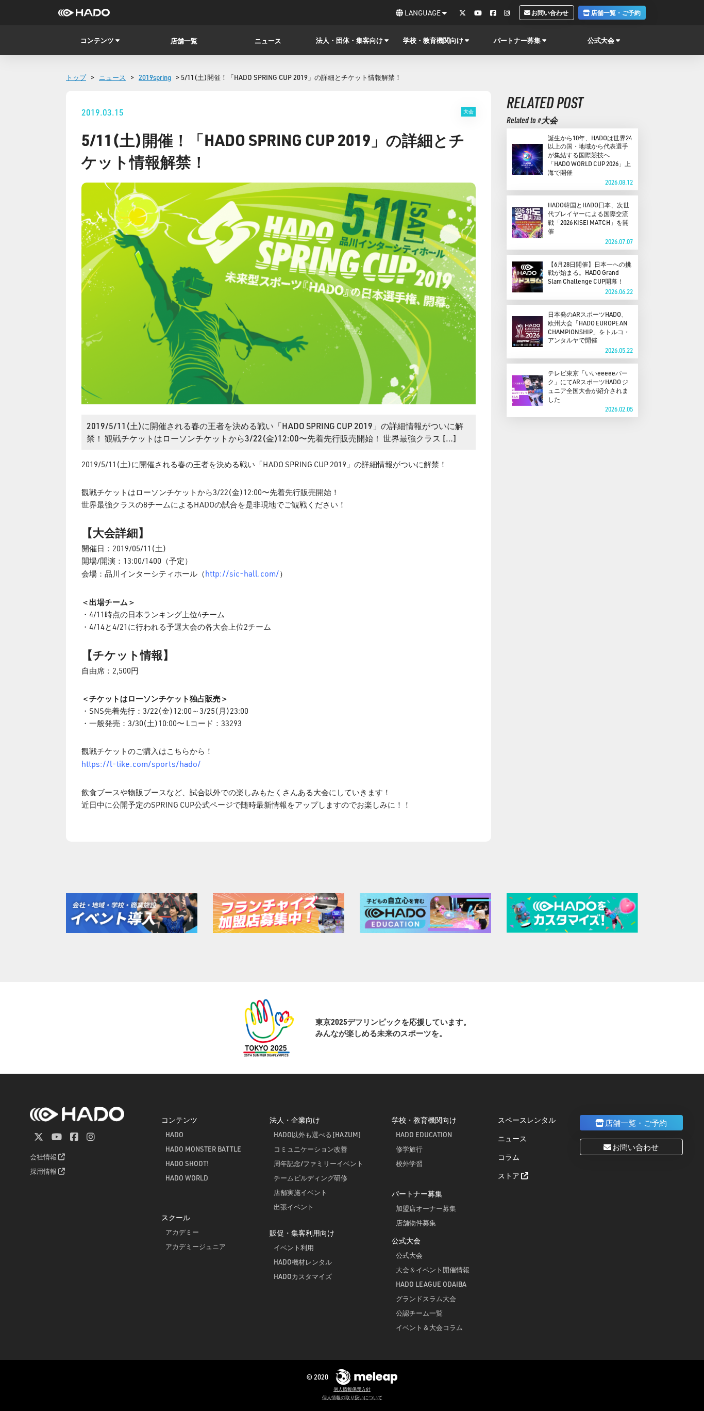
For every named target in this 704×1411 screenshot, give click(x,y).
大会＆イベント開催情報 (433, 1269)
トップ (76, 77)
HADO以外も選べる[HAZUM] (317, 1134)
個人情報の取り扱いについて (352, 1397)
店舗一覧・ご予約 (615, 12)
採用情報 (44, 1171)
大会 (468, 111)
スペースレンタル (527, 1120)
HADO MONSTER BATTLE (203, 1148)
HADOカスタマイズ (303, 1276)
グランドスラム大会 (426, 1298)
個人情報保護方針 (352, 1389)
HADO (174, 1134)
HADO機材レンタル (303, 1261)
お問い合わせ (549, 12)
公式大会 (409, 1255)
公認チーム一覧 (419, 1312)
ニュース (268, 40)
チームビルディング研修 (310, 1177)
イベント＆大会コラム (429, 1327)
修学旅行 (409, 1148)
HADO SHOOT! (187, 1163)
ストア (509, 1175)
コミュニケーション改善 (310, 1148)
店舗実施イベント (300, 1192)
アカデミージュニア (195, 1246)
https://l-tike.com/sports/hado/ (141, 763)
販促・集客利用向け (302, 1233)
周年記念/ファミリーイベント (318, 1163)
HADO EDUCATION (424, 1134)
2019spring (155, 77)
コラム (508, 1157)
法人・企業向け (295, 1120)
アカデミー (182, 1231)
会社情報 (44, 1156)
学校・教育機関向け (424, 1120)
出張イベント (294, 1206)
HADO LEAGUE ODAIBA (431, 1283)
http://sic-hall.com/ (242, 573)
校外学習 (409, 1163)
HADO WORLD (186, 1177)
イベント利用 (294, 1247)
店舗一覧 (184, 40)
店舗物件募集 (416, 1222)
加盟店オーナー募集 (426, 1208)
